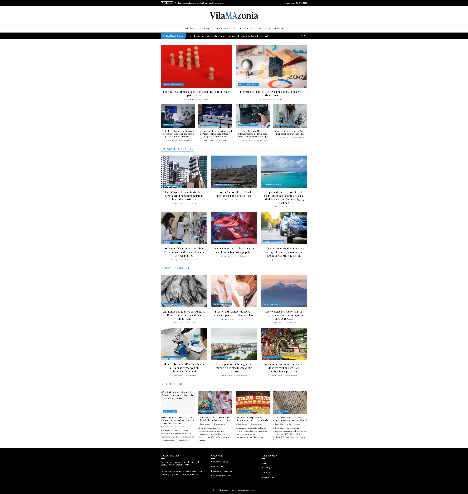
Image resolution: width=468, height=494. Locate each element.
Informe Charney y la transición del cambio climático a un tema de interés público (184, 252)
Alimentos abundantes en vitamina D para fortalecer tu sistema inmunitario (200, 3)
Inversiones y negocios (173, 84)
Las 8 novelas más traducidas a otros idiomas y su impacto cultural (290, 418)
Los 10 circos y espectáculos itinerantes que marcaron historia (252, 418)
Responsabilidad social (173, 185)
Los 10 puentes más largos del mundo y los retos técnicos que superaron (234, 367)
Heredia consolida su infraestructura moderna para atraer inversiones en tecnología (252, 134)
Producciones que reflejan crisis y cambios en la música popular (234, 250)
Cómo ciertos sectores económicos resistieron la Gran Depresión (290, 132)
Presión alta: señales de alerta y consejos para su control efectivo (234, 313)
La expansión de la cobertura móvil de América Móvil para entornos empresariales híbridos (215, 134)
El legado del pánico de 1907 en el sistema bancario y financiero (271, 93)
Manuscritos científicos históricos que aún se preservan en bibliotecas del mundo (184, 367)
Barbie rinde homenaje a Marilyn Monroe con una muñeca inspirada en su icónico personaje (232, 36)
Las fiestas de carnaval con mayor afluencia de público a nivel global (214, 418)
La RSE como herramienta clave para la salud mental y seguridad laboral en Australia (184, 195)
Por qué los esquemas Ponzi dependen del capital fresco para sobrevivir (196, 93)
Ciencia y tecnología (172, 304)
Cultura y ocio (170, 411)
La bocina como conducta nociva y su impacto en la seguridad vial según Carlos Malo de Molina (284, 252)
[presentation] (175, 2)
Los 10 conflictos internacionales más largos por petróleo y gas (234, 193)
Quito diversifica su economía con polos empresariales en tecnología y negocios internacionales (177, 134)
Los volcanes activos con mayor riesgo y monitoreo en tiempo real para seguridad (284, 315)
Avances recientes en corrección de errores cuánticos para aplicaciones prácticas (283, 367)
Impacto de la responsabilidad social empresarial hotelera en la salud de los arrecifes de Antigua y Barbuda (284, 197)
